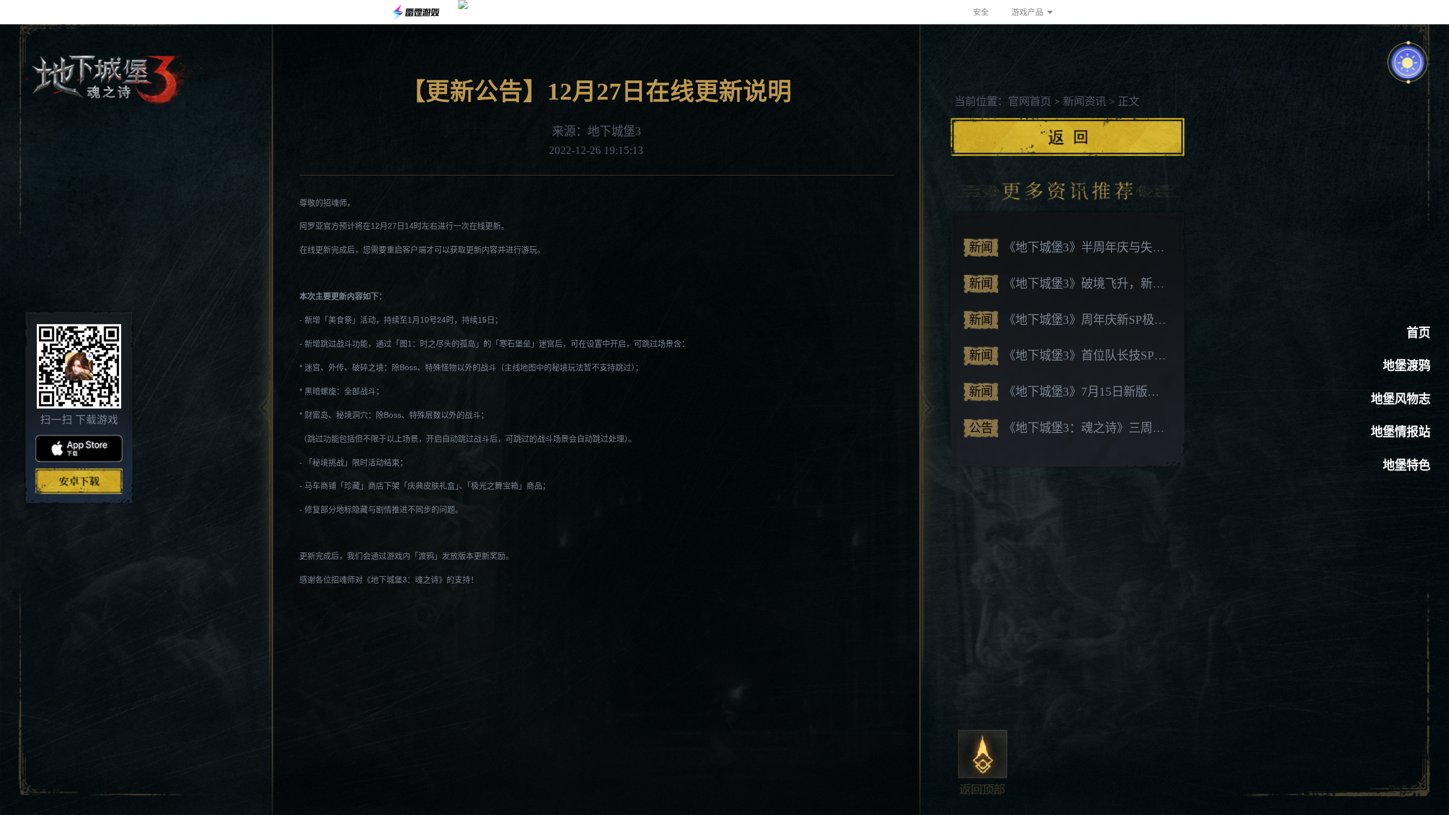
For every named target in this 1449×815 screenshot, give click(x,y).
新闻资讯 (1084, 102)
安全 (981, 12)
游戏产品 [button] (1027, 12)
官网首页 (1029, 102)
